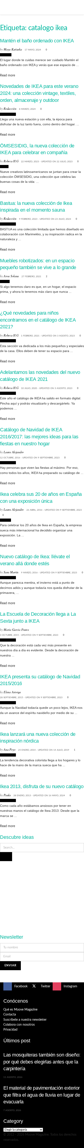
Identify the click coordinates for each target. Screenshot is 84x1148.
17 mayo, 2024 (33, 50)
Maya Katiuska (13, 49)
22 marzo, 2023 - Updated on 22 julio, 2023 (47, 161)
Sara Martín (11, 572)
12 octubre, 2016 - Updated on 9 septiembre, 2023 (30, 458)
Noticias (5, 54)
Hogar (4, 166)
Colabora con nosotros (19, 1024)
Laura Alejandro (14, 452)
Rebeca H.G (11, 161)
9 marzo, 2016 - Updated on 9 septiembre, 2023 (49, 573)
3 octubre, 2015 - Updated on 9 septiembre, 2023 (29, 635)
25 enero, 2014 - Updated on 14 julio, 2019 (43, 750)
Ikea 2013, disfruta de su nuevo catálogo (42, 786)
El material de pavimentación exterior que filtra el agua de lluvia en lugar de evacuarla (41, 1095)
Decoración (8, 114)
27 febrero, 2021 (31, 276)
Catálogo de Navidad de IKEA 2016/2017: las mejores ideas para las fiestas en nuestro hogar (39, 436)
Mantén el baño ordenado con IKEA (37, 40)
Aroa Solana (11, 276)
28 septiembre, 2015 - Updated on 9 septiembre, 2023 (31, 697)
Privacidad (10, 1029)
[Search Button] (79, 7)
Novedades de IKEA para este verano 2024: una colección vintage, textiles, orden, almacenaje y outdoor (39, 93)
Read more (7, 75)
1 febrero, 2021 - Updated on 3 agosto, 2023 (48, 336)
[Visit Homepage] (42, 7)
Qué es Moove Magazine (20, 1009)
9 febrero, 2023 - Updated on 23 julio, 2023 (45, 219)
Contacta (9, 1014)
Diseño (5, 281)
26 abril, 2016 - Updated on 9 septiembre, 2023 (54, 510)
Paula (7, 795)
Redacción (10, 108)
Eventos (5, 520)
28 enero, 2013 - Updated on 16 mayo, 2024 (39, 795)
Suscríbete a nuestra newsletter (25, 1019)
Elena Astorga (12, 692)
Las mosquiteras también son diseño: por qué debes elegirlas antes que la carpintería (41, 1061)
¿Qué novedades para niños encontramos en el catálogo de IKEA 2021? (37, 319)
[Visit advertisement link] (42, 895)
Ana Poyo (9, 749)
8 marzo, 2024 (27, 109)
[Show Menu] (5, 7)
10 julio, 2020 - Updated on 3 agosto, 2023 (46, 388)
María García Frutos (16, 629)
